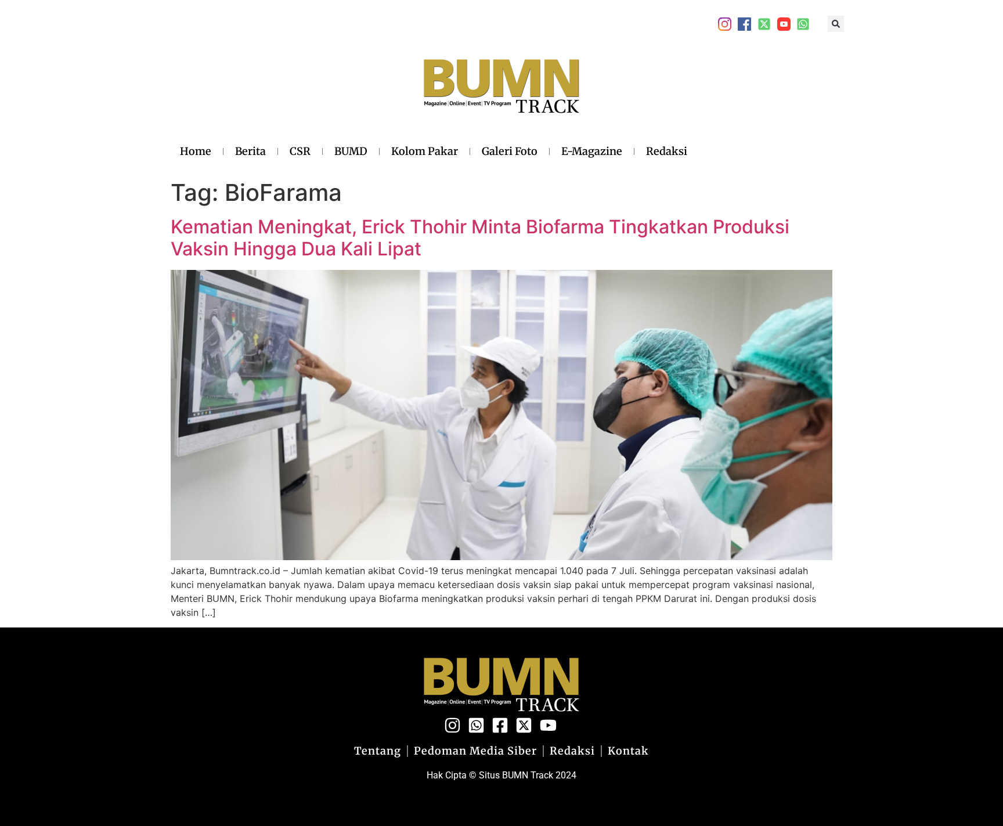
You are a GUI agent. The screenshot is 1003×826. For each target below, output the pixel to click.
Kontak (628, 751)
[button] (836, 24)
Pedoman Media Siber (475, 751)
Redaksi (666, 151)
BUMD (350, 151)
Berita (250, 151)
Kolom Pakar (424, 151)
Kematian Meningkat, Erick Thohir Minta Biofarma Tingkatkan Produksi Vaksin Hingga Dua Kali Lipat (480, 237)
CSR (300, 151)
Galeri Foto (509, 151)
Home (195, 151)
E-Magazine (591, 151)
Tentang (377, 751)
